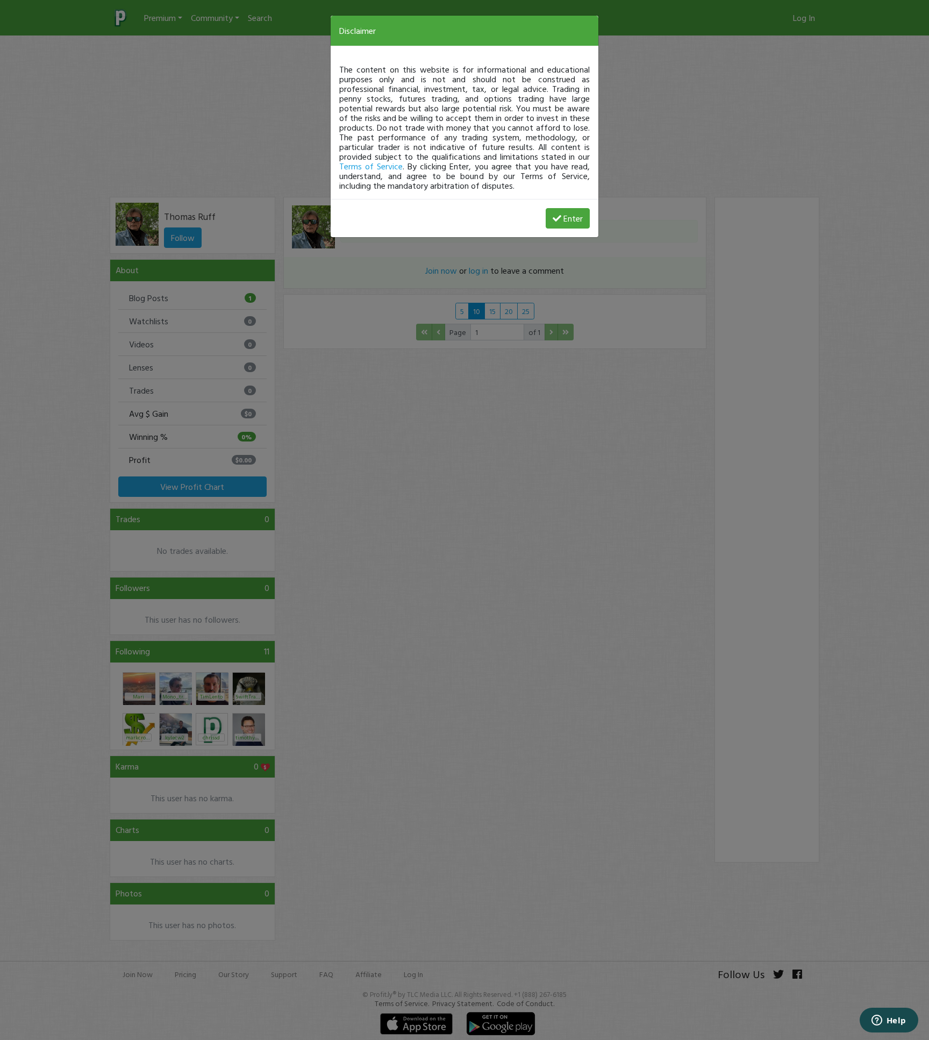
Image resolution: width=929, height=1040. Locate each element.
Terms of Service (371, 166)
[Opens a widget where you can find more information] (888, 1021)
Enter (573, 218)
